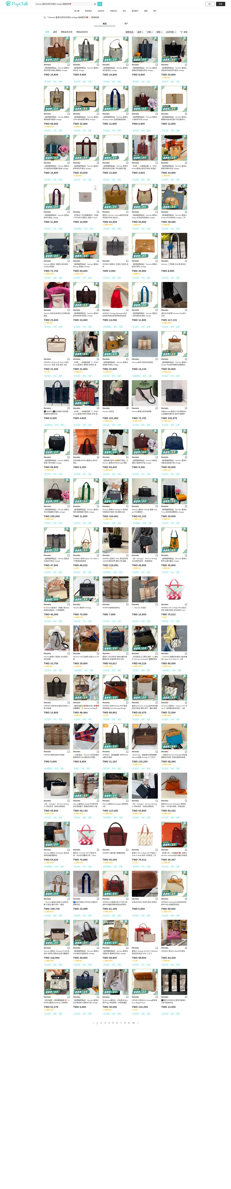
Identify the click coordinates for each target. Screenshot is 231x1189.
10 (133, 1023)
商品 (105, 24)
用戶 (126, 24)
